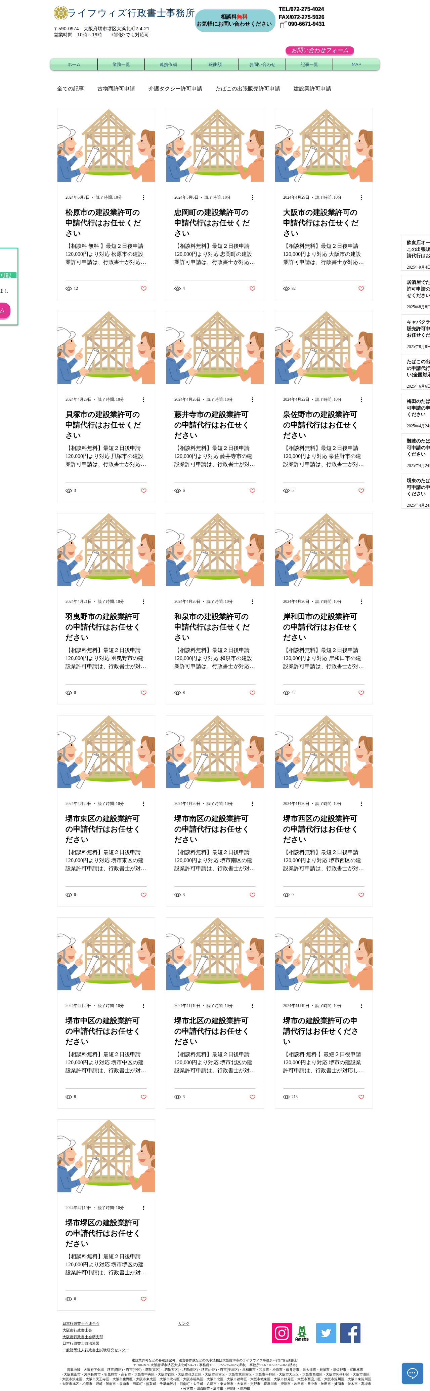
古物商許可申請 (116, 88)
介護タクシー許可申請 (175, 88)
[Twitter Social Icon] (326, 1333)
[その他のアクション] (146, 197)
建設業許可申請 (312, 88)
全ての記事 (70, 88)
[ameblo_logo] (302, 1333)
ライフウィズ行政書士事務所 (131, 13)
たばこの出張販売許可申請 (248, 88)
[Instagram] (282, 1333)
